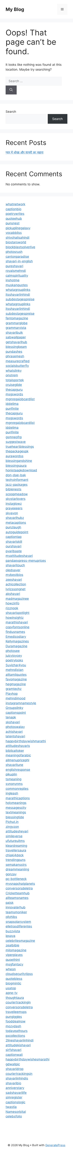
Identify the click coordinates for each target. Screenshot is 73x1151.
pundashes (14, 351)
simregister (14, 1097)
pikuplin (11, 774)
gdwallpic (13, 1064)
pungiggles (14, 1017)
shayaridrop (14, 1069)
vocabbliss (14, 233)
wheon (11, 969)
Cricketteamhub (18, 893)
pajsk (9, 903)
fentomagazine (17, 318)
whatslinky (14, 370)
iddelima (12, 404)
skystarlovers (15, 499)
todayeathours (17, 1031)
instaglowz (14, 503)
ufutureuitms (15, 841)
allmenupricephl (17, 760)
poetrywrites (15, 214)
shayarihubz (15, 518)
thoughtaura (15, 998)
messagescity (16, 808)
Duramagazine (16, 646)
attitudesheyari (17, 831)
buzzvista (13, 931)
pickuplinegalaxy (18, 228)
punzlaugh (13, 527)
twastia (11, 1107)
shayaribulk (14, 332)
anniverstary (15, 1088)
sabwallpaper (16, 337)
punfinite (12, 408)
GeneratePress (55, 1145)
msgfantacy (14, 964)
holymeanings (16, 803)
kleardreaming (16, 846)
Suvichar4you (16, 665)
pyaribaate (14, 551)
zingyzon (12, 827)
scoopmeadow (17, 494)
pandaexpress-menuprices (26, 560)
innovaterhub (15, 907)
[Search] (11, 90)
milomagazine (16, 950)
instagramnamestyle (21, 703)
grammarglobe (17, 323)
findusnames (15, 632)
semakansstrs (16, 865)
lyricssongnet (15, 589)
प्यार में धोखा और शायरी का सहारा (24, 152)
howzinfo (12, 603)
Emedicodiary (16, 636)
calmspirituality (17, 275)
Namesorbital (16, 1112)
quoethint (13, 960)
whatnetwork (15, 204)
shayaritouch (15, 565)
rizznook (12, 608)
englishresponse (18, 769)
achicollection (16, 584)
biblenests (13, 489)
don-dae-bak (16, 475)
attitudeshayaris (18, 746)
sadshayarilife (16, 1093)
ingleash (12, 793)
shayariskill (14, 541)
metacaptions (16, 522)
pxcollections (15, 1036)
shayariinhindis (17, 1078)
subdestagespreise (20, 299)
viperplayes (14, 955)
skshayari (13, 722)
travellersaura (16, 850)
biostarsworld (16, 242)
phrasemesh (15, 356)
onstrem (12, 375)
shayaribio (13, 1083)
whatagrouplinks (18, 290)
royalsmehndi (16, 271)
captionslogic (15, 1102)
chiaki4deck (15, 855)
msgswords (14, 394)
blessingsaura (16, 465)
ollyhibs (11, 917)
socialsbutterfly (17, 366)
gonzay (11, 874)
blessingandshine (19, 461)
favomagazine (16, 679)
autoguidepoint (17, 532)
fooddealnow (15, 1021)
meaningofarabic (18, 755)
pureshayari (14, 266)
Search (11, 111)
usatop (11, 988)
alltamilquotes (16, 674)
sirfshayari (13, 1050)
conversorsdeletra (19, 888)
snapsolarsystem (18, 922)
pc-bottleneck (16, 879)
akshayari (13, 594)
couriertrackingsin (19, 1074)
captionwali (14, 1055)
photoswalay (15, 727)
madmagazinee (17, 598)
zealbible (12, 945)
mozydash (13, 1026)
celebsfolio (14, 1116)
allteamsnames (17, 898)
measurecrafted (18, 361)
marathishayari (17, 622)
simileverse (14, 836)
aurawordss (14, 456)
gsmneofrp (14, 437)
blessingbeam (16, 347)
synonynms (14, 784)
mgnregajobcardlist (20, 399)
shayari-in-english (19, 261)
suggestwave (16, 442)
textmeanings (16, 812)
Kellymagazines (17, 641)
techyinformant (17, 480)
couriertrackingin (18, 1002)
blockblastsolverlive (20, 247)
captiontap (14, 537)
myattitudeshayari (19, 556)
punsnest (12, 223)
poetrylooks (14, 660)
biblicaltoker (15, 750)
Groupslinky (14, 708)
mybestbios (14, 575)
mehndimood (15, 698)
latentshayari (15, 736)
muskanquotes (17, 285)
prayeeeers (14, 508)
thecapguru (14, 389)
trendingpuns (15, 860)
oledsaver (13, 570)
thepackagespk (17, 451)
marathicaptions (18, 798)
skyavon (12, 513)
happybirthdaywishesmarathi (27, 1059)
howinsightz (15, 617)
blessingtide (15, 817)
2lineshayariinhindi (20, 1040)
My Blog (15, 9)
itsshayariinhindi (18, 294)
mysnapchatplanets (20, 884)
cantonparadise (17, 256)
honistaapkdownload (21, 470)
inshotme (12, 280)
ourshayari (13, 546)
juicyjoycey (14, 655)
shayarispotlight (17, 613)
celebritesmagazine (20, 941)
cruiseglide (14, 385)
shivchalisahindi (17, 237)
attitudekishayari (18, 1045)
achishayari (14, 731)
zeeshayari (14, 579)
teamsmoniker (16, 912)
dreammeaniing (17, 869)
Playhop (12, 693)
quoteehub (14, 218)
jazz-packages (17, 484)
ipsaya (10, 936)
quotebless (14, 979)
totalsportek (15, 380)
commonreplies (17, 788)
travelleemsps (16, 1012)
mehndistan (14, 670)
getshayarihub (16, 342)
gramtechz (14, 689)
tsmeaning (13, 779)
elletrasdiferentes (19, 926)
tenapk (11, 717)
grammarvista (16, 328)
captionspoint (16, 712)
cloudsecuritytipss (19, 974)
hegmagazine (16, 684)
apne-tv (11, 993)
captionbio (13, 209)
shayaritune (14, 765)
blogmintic (13, 983)
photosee (13, 651)
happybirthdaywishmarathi (26, 741)
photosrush (14, 252)
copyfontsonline (17, 627)
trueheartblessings (20, 446)
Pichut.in (12, 822)
